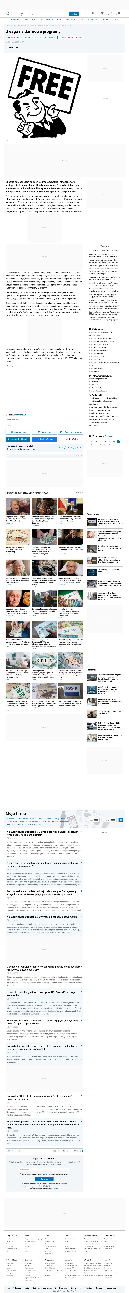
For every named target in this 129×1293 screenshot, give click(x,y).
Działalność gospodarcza (98, 379)
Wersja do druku (20, 432)
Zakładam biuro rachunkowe (93, 1239)
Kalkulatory (97, 329)
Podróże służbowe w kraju (98, 413)
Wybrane (115, 250)
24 (92, 442)
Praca (47, 1248)
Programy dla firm (44, 25)
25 (96, 442)
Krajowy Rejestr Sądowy (98, 391)
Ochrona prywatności (21, 1288)
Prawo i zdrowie (50, 1253)
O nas (8, 1288)
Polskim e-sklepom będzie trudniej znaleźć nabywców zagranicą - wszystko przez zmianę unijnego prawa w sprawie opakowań (104, 267)
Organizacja (9, 1263)
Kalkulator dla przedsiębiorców (100, 338)
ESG (45, 824)
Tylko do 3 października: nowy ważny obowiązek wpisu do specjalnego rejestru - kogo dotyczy (104, 319)
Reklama (99, 1288)
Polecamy (91, 669)
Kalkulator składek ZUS (97, 356)
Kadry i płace (10, 1273)
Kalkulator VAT (94, 359)
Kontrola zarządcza (96, 388)
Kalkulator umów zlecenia (98, 344)
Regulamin (63, 1288)
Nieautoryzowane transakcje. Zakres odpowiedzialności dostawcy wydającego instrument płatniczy (103, 255)
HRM (26, 1251)
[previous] (55, 1151)
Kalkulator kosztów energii (98, 350)
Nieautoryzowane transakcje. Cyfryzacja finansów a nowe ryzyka (103, 273)
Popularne (95, 250)
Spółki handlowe (95, 382)
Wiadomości (108, 1239)
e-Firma (33, 25)
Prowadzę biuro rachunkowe (93, 1241)
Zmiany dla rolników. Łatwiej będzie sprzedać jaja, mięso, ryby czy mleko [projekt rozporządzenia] (105, 290)
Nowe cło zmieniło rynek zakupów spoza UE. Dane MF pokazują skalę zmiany (103, 284)
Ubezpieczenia (30, 1244)
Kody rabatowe (108, 1268)
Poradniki (19, 824)
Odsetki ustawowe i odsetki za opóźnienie (104, 398)
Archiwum (107, 1265)
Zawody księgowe (11, 1248)
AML (85, 1251)
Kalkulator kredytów (96, 353)
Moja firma (20, 25)
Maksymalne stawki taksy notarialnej (102, 419)
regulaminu (44, 1174)
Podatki (55, 821)
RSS (81, 1288)
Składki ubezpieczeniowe (92, 1268)
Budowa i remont (109, 1246)
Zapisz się (44, 1179)
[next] (82, 1151)
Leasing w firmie (59, 819)
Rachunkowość (10, 1241)
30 (118, 442)
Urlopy (27, 1246)
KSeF (116, 19)
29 (114, 442)
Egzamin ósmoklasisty (32, 1278)
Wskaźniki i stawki (90, 1260)
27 (105, 442)
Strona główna (10, 25)
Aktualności (10, 819)
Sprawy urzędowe (50, 1246)
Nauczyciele (29, 1268)
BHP (26, 1248)
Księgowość (15, 19)
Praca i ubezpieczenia (34, 821)
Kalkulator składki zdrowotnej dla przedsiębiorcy (101, 333)
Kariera (73, 1288)
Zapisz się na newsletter (73, 432)
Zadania (8, 1268)
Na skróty (107, 1260)
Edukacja (106, 19)
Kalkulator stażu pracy (71, 1273)
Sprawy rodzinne (50, 1239)
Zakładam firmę (22, 819)
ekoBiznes (9, 824)
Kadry (26, 19)
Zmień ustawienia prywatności (44, 1288)
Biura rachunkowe (90, 1236)
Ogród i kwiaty (108, 1248)
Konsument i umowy (51, 1244)
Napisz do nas (46, 432)
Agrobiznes (64, 821)
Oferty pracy (108, 1278)
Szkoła (27, 1265)
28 (109, 442)
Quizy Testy (93, 425)
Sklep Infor (48, 1251)
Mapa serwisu (111, 1288)
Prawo (59, 19)
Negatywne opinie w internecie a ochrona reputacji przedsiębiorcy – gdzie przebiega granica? (104, 261)
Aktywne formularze (102, 375)
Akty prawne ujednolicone (53, 1273)
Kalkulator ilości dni (96, 369)
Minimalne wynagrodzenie (92, 1265)
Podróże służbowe (90, 1270)
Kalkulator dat (94, 372)
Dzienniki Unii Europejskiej (53, 1270)
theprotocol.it (108, 1275)
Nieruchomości (93, 19)
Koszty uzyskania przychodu (99, 410)
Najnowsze (105, 250)
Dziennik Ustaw (50, 1263)
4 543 (76, 1151)
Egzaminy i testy (30, 1270)
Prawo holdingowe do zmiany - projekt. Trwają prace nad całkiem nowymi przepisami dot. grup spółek (103, 296)
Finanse (48, 819)
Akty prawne (49, 1260)
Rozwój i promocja (11, 1270)
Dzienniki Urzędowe (51, 1268)
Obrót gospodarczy (12, 1244)
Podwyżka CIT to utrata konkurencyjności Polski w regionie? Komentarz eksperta (103, 301)
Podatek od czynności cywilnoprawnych (103, 416)
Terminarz (97, 436)
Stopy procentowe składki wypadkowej (103, 407)
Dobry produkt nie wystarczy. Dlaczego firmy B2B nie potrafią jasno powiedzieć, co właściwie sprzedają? (104, 313)
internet (9, 425)
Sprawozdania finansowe (92, 1248)
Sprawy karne (49, 1241)
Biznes (34, 19)
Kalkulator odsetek (70, 1270)
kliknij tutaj (55, 1188)
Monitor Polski (49, 1265)
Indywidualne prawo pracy (33, 1239)
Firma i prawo (93, 514)
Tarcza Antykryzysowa (33, 824)
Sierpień (109, 436)
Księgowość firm (11, 1236)
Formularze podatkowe (111, 1273)
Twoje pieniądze (71, 19)
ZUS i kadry (9, 1246)
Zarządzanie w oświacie (32, 1273)
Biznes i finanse (69, 1239)
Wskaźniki (97, 395)
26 (100, 442)
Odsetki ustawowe (90, 1273)
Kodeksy (47, 1275)
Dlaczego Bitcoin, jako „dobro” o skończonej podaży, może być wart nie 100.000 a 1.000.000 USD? (104, 278)
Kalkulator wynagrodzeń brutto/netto (102, 341)
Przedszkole (29, 1263)
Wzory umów (108, 1270)
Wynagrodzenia (30, 1241)
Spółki (32, 819)
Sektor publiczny (47, 19)
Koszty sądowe (94, 385)
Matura (27, 1275)
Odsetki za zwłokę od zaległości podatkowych (100, 402)
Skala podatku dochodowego (93, 1275)
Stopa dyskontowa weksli (98, 422)
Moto (82, 19)
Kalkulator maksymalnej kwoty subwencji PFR (104, 364)
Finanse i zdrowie (70, 1251)
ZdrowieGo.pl (108, 1263)
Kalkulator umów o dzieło (98, 347)
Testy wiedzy (29, 1280)
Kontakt (89, 1288)
